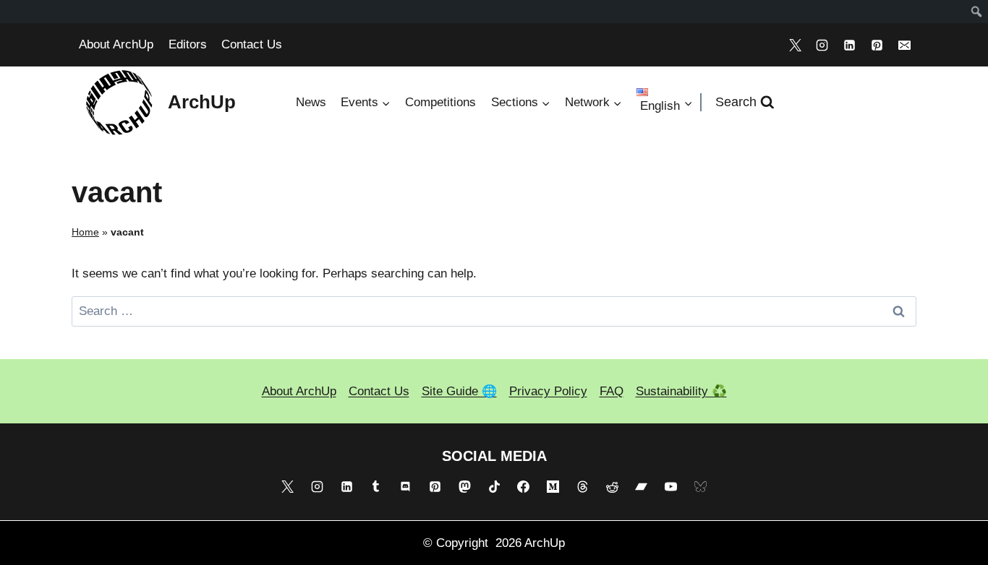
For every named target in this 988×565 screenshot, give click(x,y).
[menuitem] (977, 11)
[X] (795, 45)
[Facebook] (523, 486)
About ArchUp (116, 44)
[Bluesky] (701, 486)
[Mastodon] (464, 486)
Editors (188, 44)
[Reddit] (612, 486)
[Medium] (553, 486)
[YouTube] (671, 486)
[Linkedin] (850, 45)
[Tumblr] (376, 486)
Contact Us (251, 44)
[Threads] (582, 486)
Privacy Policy (548, 391)
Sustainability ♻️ (681, 391)
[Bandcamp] (641, 486)
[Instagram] (822, 45)
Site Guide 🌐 (459, 391)
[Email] (904, 45)
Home (85, 232)
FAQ (611, 391)
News (311, 102)
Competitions (440, 102)
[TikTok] (494, 486)
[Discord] (405, 486)
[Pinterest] (876, 45)
